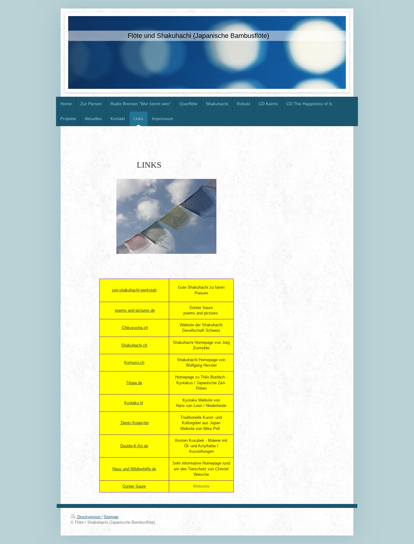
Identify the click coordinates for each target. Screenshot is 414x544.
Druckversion (89, 517)
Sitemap (111, 517)
